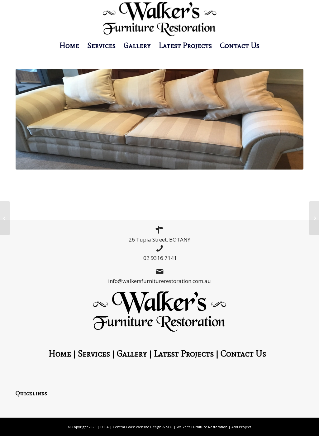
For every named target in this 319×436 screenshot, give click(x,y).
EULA (104, 426)
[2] (5, 218)
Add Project (241, 426)
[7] (314, 218)
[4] (159, 119)
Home (60, 353)
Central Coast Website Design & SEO (143, 426)
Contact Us (245, 353)
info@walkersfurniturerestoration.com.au (159, 281)
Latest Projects (184, 353)
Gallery (132, 353)
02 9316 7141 (160, 257)
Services (94, 353)
